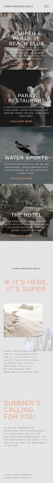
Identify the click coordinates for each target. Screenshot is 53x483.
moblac (26, 478)
